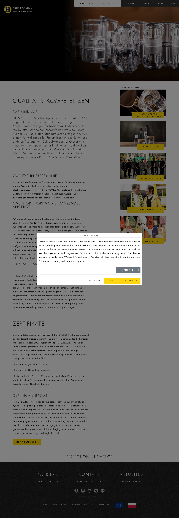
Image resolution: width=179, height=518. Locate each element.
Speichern (94, 281)
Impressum (81, 261)
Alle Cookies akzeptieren (122, 281)
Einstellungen (128, 270)
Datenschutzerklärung (49, 261)
